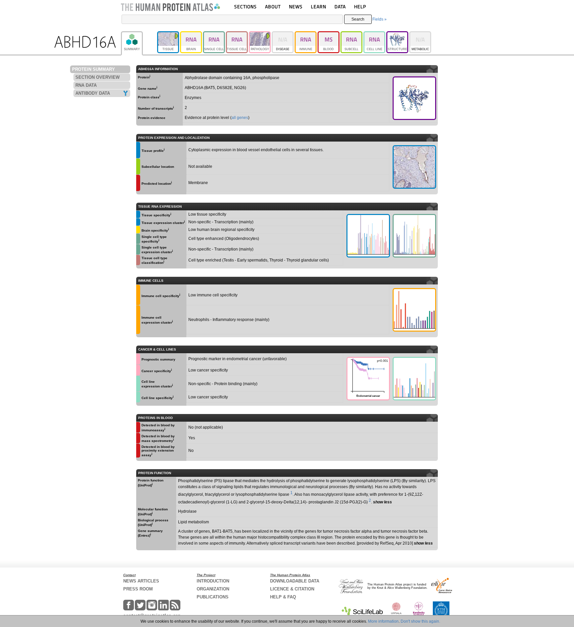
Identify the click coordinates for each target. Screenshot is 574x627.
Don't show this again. (420, 621)
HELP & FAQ (283, 596)
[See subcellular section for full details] (138, 166)
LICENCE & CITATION (292, 588)
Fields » (379, 19)
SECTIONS (245, 6)
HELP (360, 6)
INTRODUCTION (213, 580)
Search (357, 19)
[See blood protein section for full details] (138, 183)
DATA (340, 6)
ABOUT (273, 6)
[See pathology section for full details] (138, 359)
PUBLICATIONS (213, 596)
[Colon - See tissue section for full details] (414, 167)
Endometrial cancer (367, 377)
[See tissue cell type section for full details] (138, 260)
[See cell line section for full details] (138, 383)
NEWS (296, 6)
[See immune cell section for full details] (138, 295)
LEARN (318, 6)
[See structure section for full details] (414, 98)
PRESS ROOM (138, 588)
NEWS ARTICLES (141, 580)
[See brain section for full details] (138, 229)
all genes (240, 117)
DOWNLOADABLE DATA (294, 580)
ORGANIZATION (213, 588)
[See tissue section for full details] (138, 150)
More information (383, 621)
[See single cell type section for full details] (138, 239)
